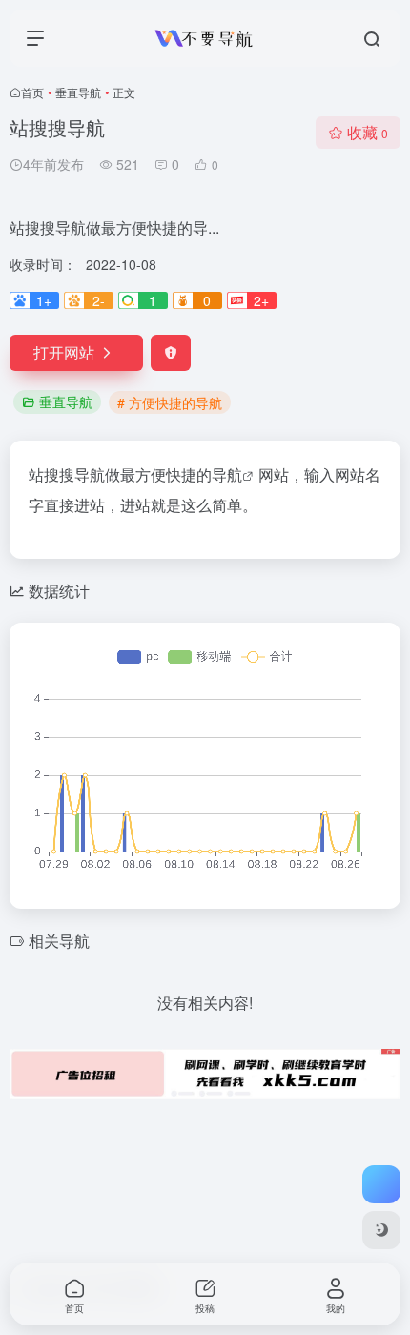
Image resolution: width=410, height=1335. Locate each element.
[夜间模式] (381, 1230)
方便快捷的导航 (188, 474)
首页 (32, 92)
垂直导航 (78, 92)
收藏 (367, 132)
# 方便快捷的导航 (169, 402)
